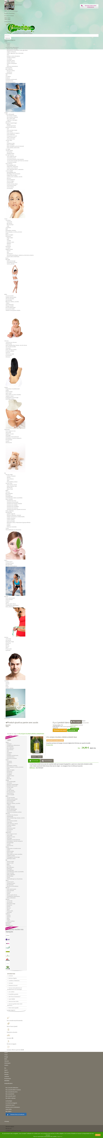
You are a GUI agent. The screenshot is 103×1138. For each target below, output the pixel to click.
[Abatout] (8, 951)
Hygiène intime (9, 249)
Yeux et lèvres (9, 163)
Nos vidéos (8, 1111)
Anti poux (8, 357)
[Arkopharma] (8, 959)
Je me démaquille (10, 114)
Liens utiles (9, 1109)
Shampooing (9, 343)
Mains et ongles (9, 235)
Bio (5, 473)
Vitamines (8, 43)
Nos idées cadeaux (10, 1098)
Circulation (9, 59)
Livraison (10, 975)
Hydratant (8, 650)
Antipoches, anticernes (12, 166)
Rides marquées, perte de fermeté (15, 146)
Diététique (8, 495)
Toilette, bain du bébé (11, 297)
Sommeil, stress (11, 60)
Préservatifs (9, 649)
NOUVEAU (8, 924)
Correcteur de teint (11, 185)
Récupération (9, 564)
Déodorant (8, 246)
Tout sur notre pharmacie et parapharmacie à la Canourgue (14, 988)
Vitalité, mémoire (11, 62)
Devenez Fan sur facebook (17, 1114)
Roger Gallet (10, 237)
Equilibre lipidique (11, 518)
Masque (9, 124)
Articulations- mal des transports (13, 438)
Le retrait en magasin (11, 1103)
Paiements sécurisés (12, 1032)
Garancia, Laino (10, 242)
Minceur (6, 596)
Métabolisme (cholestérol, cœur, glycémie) (17, 50)
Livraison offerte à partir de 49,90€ (15, 1050)
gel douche (9, 223)
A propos (10, 983)
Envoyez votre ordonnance (13, 1107)
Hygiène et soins (10, 434)
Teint (8, 480)
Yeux (8, 54)
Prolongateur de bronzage (12, 397)
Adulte (8, 44)
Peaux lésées (9, 73)
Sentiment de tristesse (12, 508)
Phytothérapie (9, 496)
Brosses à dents (11, 70)
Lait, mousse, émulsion (12, 117)
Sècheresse (10, 253)
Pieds (7, 233)
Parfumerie (8, 236)
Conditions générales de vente (13, 1130)
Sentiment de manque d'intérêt (14, 503)
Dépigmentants (10, 153)
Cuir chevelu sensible (11, 346)
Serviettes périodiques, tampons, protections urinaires (20, 255)
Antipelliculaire (9, 925)
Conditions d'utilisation (13, 980)
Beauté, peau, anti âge (12, 49)
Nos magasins (11, 1010)
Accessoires (10, 188)
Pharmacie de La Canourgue (11, 11)
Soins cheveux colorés (11, 349)
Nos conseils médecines (12, 1087)
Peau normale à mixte (12, 130)
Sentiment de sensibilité (13, 506)
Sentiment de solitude (12, 505)
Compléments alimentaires (12, 47)
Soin (8, 128)
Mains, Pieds (10, 489)
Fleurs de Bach (9, 499)
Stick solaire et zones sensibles (13, 394)
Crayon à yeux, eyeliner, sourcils (14, 176)
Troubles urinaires (11, 57)
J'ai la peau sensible (11, 162)
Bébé (5, 294)
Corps (5, 219)
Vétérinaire (7, 429)
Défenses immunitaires (12, 66)
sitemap (6, 1121)
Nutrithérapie (9, 512)
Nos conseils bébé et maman (13, 1089)
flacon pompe (10, 224)
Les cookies (11, 991)
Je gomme (8, 227)
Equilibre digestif (11, 513)
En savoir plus (49, 745)
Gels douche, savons (12, 484)
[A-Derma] (8, 935)
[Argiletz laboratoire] (8, 947)
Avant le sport (9, 561)
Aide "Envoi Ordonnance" (14, 996)
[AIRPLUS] (8, 943)
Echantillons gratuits (13, 994)
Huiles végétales (10, 511)
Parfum (7, 644)
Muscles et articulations (11, 566)
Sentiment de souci (11, 500)
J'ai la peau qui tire (11, 158)
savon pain (9, 221)
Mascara (9, 178)
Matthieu (9, 243)
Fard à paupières (11, 179)
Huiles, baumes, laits (12, 486)
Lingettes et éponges (12, 120)
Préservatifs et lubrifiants (13, 256)
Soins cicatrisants (11, 137)
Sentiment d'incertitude (12, 502)
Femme (8, 251)
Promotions (7, 718)
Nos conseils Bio (10, 1094)
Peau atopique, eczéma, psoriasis (14, 232)
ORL (8, 65)
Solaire (6, 387)
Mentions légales (12, 978)
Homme (9, 245)
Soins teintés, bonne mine (13, 147)
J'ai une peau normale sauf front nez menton (17, 160)
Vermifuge (8, 435)
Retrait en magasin (11, 1044)
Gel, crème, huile (11, 118)
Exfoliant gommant (11, 126)
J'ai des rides (9, 140)
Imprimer (34, 756)
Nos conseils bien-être (12, 1092)
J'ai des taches (9, 150)
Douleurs (8, 78)
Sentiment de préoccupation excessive (16, 509)
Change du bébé (10, 306)
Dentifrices (9, 72)
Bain (7, 229)
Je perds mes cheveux (11, 342)
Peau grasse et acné (12, 136)
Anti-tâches (9, 152)
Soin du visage (9, 474)
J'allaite (7, 303)
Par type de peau (10, 155)
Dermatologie (9, 439)
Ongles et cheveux (11, 51)
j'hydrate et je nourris (11, 127)
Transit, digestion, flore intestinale (15, 53)
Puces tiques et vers (11, 431)
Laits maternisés (10, 304)
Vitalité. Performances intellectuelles (16, 516)
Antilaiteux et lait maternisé (12, 436)
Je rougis (8, 149)
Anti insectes (9, 442)
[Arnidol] (8, 939)
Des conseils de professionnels (15, 1020)
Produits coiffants (10, 351)
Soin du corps (9, 483)
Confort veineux (10, 519)
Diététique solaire (10, 399)
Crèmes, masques (11, 476)
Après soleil (8, 393)
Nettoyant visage (10, 641)
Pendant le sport (10, 563)
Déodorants (10, 487)
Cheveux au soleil (10, 354)
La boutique (9, 1101)
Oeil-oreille (8, 432)
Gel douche (8, 640)
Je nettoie (8, 121)
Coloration (8, 348)
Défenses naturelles (12, 527)
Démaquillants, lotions (12, 482)
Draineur (8, 601)
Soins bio (8, 352)
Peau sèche (9, 131)
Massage (8, 259)
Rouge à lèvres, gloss (12, 175)
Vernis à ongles (10, 181)
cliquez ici (59, 1136)
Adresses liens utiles (13, 1001)
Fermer (98, 1135)
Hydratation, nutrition (11, 230)
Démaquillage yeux (11, 165)
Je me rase (8, 638)
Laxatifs (7, 441)
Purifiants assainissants (11, 79)
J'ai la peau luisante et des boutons (15, 159)
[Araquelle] (8, 967)
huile (8, 226)
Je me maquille (9, 171)
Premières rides (11, 143)
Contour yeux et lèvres (12, 168)
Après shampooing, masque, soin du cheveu (16, 345)
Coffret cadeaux (9, 688)
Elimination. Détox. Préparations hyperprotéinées (18, 522)
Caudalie (9, 240)
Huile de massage (11, 261)
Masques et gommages (11, 123)
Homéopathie (9, 67)
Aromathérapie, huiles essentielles (14, 497)
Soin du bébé (9, 300)
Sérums (9, 477)
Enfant (8, 46)
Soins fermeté (9, 599)
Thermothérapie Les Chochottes (13, 529)
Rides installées (10, 144)
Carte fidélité (11, 999)
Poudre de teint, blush (12, 184)
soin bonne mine (11, 139)
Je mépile (8, 248)
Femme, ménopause (12, 63)
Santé (5, 41)
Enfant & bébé (9, 391)
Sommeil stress (9, 81)
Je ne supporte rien (11, 156)
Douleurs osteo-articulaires (13, 56)
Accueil (9, 734)
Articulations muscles (12, 262)
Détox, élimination (10, 606)
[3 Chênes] (8, 955)
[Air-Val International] (8, 963)
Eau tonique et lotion (12, 115)
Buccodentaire (9, 69)
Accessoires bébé (10, 309)
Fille (8, 252)
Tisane (7, 528)
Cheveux (6, 341)
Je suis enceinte (10, 296)
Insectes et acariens (10, 82)
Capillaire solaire (10, 396)
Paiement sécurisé (12, 985)
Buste (7, 258)
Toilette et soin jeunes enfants (13, 310)
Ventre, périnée (10, 264)
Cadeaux (6, 681)
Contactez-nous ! (10, 1105)
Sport (5, 560)
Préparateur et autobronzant (13, 389)
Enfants (8, 525)
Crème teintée (10, 187)
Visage (6, 112)
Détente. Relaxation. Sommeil (14, 515)
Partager (39, 756)
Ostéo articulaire (11, 521)
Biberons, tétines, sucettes (12, 301)
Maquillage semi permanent (13, 174)
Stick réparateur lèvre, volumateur (15, 169)
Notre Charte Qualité (13, 1007)
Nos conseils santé (11, 1096)
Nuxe (8, 239)
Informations (11, 973)
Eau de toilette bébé (11, 307)
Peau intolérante (11, 134)
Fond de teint (10, 182)
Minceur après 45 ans (11, 604)
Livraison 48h (10, 1038)
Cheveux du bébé (10, 298)
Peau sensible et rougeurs (13, 133)
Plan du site (9, 1128)
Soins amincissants (10, 598)
